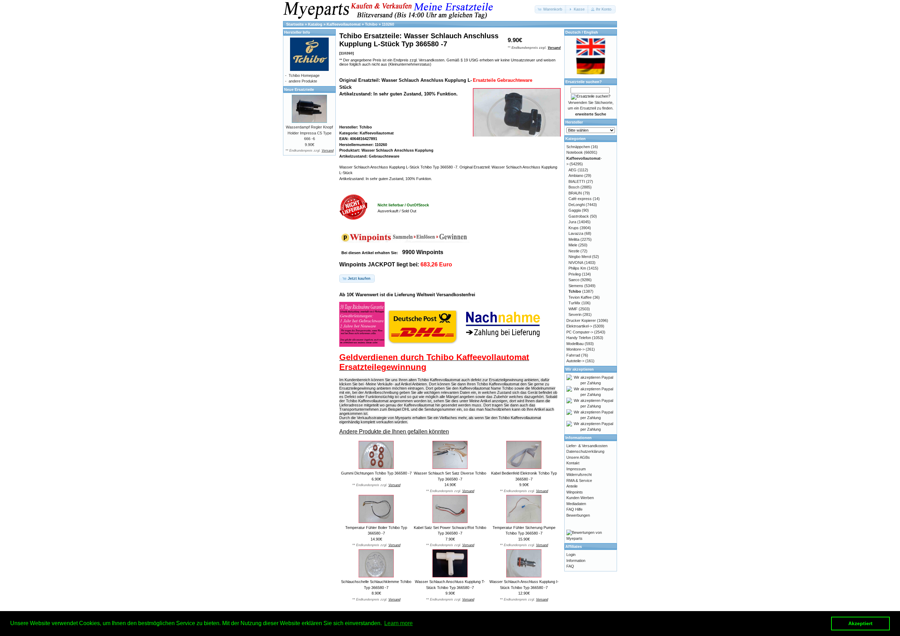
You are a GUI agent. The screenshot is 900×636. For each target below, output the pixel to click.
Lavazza (575, 233)
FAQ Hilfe (574, 509)
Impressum (576, 469)
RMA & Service (579, 480)
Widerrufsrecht (579, 474)
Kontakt (572, 463)
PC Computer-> (579, 332)
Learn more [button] (398, 623)
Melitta (573, 239)
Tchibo (371, 24)
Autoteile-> (575, 361)
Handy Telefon (578, 338)
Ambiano (575, 175)
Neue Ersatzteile (299, 89)
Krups (573, 228)
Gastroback (578, 216)
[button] (550, 9)
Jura (572, 222)
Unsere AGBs (578, 457)
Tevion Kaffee (580, 297)
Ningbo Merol (579, 256)
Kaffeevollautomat (344, 24)
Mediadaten (576, 504)
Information (575, 560)
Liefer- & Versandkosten (587, 446)
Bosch (573, 187)
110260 (388, 24)
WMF (573, 309)
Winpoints (574, 492)
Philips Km (577, 268)
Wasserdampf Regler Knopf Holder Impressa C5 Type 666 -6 (309, 133)
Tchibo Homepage (304, 75)
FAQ (570, 566)
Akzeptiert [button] (860, 623)
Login (571, 554)
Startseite (295, 24)
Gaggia (574, 210)
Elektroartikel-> (579, 326)
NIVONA (575, 262)
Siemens (575, 286)
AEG (572, 170)
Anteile (572, 486)
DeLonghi (576, 205)
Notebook (574, 152)
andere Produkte (303, 81)
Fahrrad (573, 355)
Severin (574, 314)
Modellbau (575, 344)
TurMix (574, 303)
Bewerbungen (578, 515)
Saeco (573, 280)
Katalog (315, 24)
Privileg (574, 274)
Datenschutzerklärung (585, 451)
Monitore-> (575, 349)
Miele (572, 245)
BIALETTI (576, 181)
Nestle (573, 251)
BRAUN (575, 193)
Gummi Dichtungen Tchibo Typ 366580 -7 (376, 473)
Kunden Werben (580, 498)
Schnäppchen (578, 147)
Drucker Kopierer (581, 320)
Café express (580, 199)
